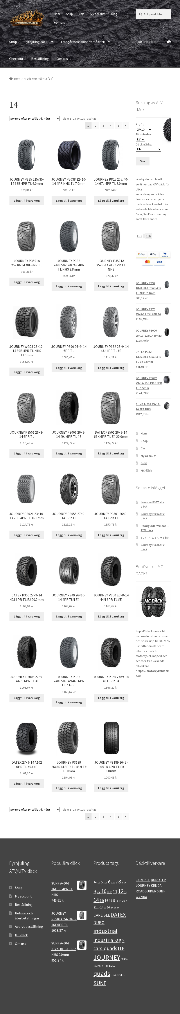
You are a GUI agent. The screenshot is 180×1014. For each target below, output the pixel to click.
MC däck (59, 23)
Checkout (16, 58)
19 (120, 901)
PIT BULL (110, 965)
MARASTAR (99, 965)
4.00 (98, 882)
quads (102, 973)
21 (127, 901)
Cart (81, 14)
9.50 (99, 892)
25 (105, 907)
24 (101, 907)
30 (118, 907)
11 (115, 891)
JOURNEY (107, 957)
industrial (105, 931)
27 (111, 907)
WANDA (141, 897)
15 (101, 900)
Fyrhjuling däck (36, 41)
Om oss (62, 58)
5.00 (105, 882)
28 (115, 907)
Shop (69, 14)
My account (97, 14)
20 (123, 901)
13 (125, 892)
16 (106, 900)
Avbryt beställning (29, 926)
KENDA (124, 959)
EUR (139, 236)
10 (103, 891)
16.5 (112, 901)
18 (117, 901)
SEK (148, 236)
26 (108, 907)
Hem (57, 14)
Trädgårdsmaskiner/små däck (83, 41)
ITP (121, 948)
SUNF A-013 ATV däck (155, 538)
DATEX (118, 914)
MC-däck (21, 935)
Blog (114, 14)
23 (98, 907)
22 (95, 907)
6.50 (113, 882)
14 (96, 900)
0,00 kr (147, 41)
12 (121, 891)
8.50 (124, 882)
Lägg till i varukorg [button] (27, 201)
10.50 (109, 892)
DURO (99, 922)
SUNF (100, 983)
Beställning (40, 58)
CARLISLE (102, 915)
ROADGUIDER (118, 974)
